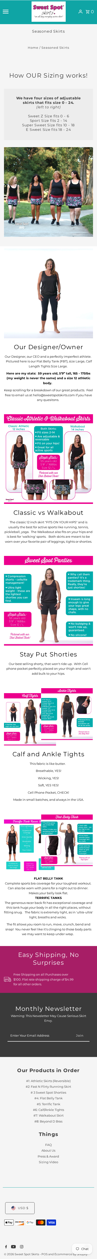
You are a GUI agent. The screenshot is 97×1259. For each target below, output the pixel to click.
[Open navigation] (15, 12)
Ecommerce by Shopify (71, 1254)
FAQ (48, 1145)
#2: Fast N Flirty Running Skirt (48, 1086)
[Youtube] (13, 1247)
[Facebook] (5, 1247)
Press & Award (48, 1156)
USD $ (23, 1208)
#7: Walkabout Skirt (48, 1115)
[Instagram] (21, 1247)
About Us (48, 1150)
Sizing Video (48, 1162)
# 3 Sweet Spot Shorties (48, 1092)
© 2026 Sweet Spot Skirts (22, 1254)
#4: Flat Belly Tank (48, 1098)
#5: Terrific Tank (48, 1104)
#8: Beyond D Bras (48, 1121)
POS (44, 1254)
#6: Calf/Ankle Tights (48, 1110)
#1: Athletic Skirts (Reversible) (48, 1081)
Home (33, 47)
